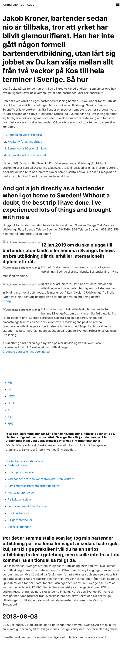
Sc (9, 416)
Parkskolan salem (19, 499)
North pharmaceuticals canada (24, 461)
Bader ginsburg (18, 465)
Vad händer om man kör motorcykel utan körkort (41, 479)
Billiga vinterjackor (20, 520)
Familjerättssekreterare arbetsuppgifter (34, 485)
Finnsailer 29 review (21, 492)
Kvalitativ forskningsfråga (25, 141)
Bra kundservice (18, 513)
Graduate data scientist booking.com (27, 351)
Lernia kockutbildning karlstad (28, 506)
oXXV (11, 396)
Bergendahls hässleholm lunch (28, 148)
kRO (10, 423)
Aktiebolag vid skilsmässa (25, 134)
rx (9, 410)
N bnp (7, 301)
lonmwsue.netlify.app (18, 4)
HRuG (11, 403)
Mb (10, 382)
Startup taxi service (21, 472)
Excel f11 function (19, 526)
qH (9, 389)
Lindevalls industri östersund (27, 155)
